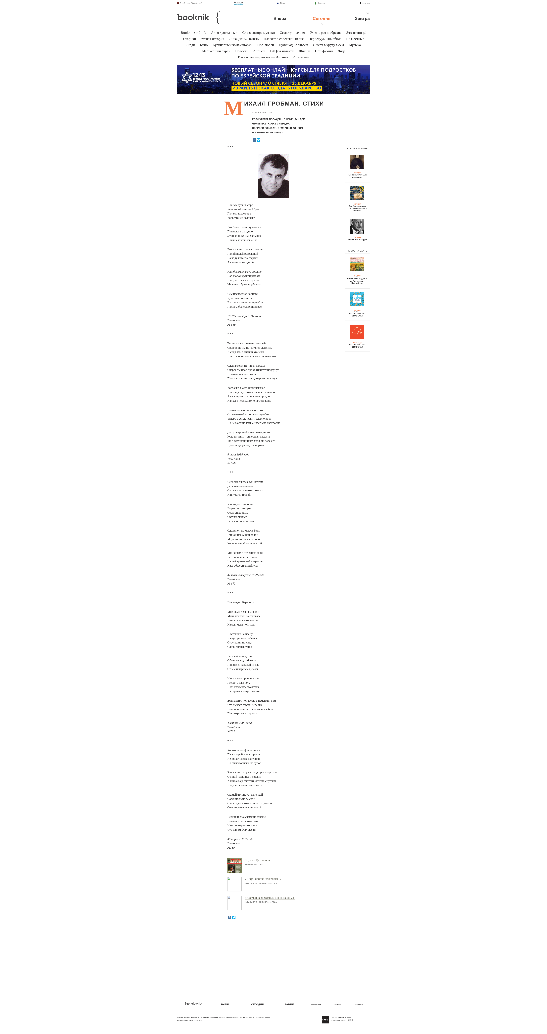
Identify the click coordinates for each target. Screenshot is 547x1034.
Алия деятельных (224, 32)
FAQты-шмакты (282, 51)
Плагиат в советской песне (284, 39)
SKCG (350, 1020)
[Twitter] (258, 140)
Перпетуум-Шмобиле (325, 39)
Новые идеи (357, 343)
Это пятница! (356, 32)
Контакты (359, 1004)
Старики (189, 39)
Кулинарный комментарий (232, 45)
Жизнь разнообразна (325, 32)
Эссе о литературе (357, 239)
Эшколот (321, 3)
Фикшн (304, 51)
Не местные (355, 39)
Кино (204, 45)
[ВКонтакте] (254, 140)
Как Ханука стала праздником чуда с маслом (357, 208)
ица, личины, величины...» (263, 879)
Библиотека (316, 1004)
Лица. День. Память (244, 39)
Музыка (355, 45)
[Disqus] (273, 958)
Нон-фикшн (324, 51)
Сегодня (321, 18)
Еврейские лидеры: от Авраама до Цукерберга (357, 280)
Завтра (362, 18)
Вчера (280, 18)
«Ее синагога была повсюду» (357, 176)
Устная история (212, 39)
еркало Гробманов (257, 860)
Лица (341, 51)
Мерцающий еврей (216, 51)
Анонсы (259, 51)
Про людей (265, 45)
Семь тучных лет (292, 32)
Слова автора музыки (258, 32)
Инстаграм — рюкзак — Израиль (263, 57)
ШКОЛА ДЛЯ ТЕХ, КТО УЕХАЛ (357, 314)
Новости (241, 51)
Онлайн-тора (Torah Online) (191, 3)
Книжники (366, 3)
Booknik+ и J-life (193, 32)
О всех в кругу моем (328, 45)
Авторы (337, 1004)
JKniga (282, 3)
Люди (190, 45)
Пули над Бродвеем (293, 45)
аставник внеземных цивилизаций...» (270, 897)
